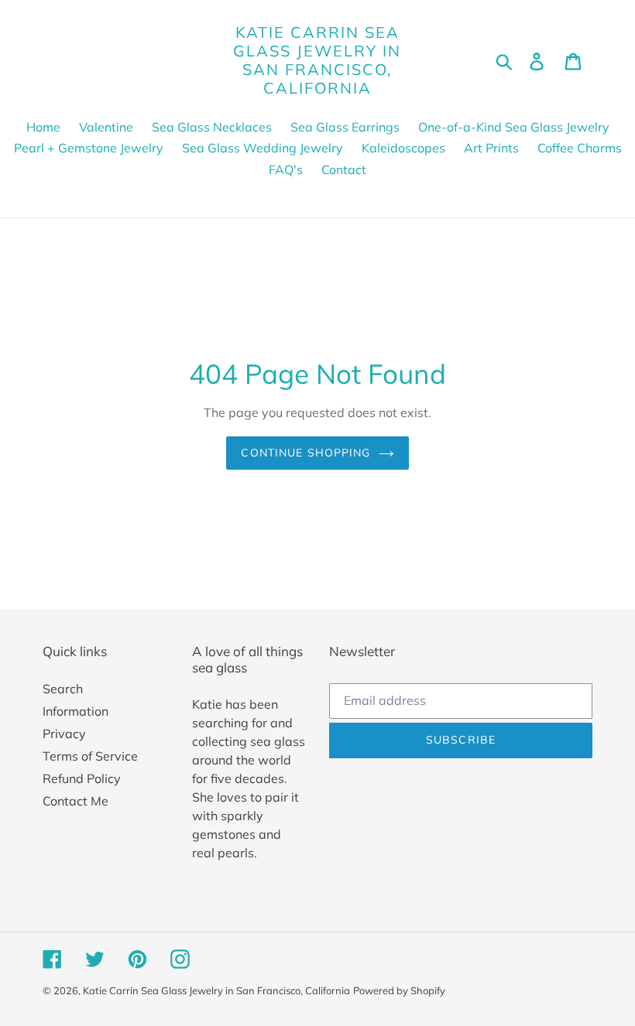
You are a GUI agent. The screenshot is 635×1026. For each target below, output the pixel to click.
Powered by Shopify (399, 990)
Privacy (64, 733)
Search (63, 688)
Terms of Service (90, 756)
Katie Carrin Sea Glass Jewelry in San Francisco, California (317, 60)
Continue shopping (305, 453)
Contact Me (75, 801)
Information (75, 711)
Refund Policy (82, 778)
